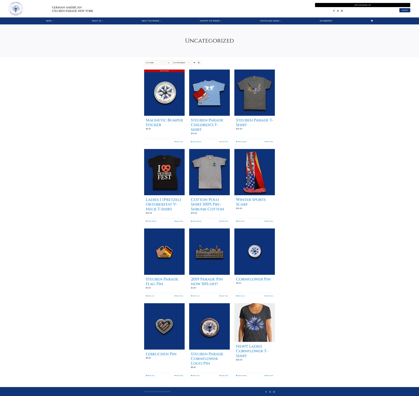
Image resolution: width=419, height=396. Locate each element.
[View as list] (199, 62)
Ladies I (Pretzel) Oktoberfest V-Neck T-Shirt (163, 204)
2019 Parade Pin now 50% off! (207, 282)
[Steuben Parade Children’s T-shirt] (209, 93)
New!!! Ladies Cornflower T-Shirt (252, 351)
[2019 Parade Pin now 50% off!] (209, 251)
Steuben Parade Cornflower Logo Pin (207, 358)
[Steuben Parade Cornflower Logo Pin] (209, 326)
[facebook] (334, 11)
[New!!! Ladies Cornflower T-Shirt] (254, 322)
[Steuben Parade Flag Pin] (164, 251)
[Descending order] (169, 62)
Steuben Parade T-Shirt (254, 123)
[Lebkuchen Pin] (164, 326)
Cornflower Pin (253, 279)
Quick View (179, 141)
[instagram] (342, 11)
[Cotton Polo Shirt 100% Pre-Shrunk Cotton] (209, 172)
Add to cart (241, 221)
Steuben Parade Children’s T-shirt (207, 125)
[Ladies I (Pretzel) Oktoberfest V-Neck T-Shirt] (164, 172)
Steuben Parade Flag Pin (162, 282)
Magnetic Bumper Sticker (164, 123)
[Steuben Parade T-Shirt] (254, 93)
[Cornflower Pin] (254, 251)
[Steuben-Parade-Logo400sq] (16, 2)
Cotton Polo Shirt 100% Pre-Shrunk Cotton (207, 204)
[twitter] (338, 11)
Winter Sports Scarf (251, 202)
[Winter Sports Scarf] (254, 172)
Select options (196, 141)
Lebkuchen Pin (161, 354)
